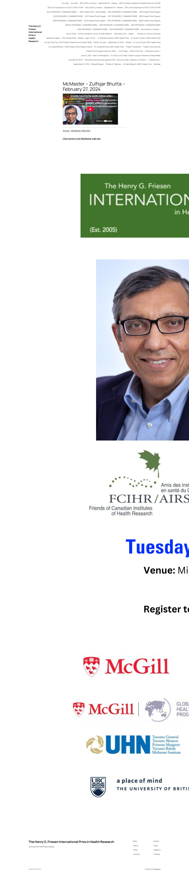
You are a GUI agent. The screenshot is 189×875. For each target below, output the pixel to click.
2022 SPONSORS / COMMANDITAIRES (114, 25)
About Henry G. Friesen (150, 29)
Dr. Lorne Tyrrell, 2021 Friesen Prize (146, 42)
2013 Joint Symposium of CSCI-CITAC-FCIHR (65, 7)
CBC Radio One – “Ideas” (124, 33)
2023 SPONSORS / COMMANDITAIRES (145, 25)
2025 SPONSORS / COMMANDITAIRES (124, 29)
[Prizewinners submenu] (159, 59)
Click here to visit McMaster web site (82, 138)
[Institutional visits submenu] (159, 51)
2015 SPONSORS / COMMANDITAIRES (122, 12)
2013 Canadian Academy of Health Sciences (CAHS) (139, 3)
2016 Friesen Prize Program (149, 12)
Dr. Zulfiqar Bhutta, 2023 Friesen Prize (109, 47)
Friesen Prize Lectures (151, 47)
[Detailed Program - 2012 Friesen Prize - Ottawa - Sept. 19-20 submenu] (95, 38)
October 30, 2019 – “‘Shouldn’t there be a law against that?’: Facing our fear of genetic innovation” (108, 60)
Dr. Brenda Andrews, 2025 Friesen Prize (113, 38)
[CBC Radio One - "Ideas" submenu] (134, 33)
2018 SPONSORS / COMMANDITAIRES (67, 20)
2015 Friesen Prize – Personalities (93, 12)
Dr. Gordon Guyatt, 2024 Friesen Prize (145, 38)
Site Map (156, 64)
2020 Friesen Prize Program (149, 20)
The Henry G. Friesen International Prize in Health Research (35, 34)
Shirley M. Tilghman (113, 64)
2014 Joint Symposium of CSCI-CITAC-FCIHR (142, 7)
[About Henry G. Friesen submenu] (159, 29)
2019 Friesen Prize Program (94, 20)
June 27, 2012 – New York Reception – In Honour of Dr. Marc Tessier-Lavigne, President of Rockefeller (120, 55)
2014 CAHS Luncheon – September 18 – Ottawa (104, 7)
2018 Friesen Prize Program (149, 16)
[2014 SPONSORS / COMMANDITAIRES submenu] (77, 11)
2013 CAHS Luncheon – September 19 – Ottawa (98, 3)
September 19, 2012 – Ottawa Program (89, 64)
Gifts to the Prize (136, 51)
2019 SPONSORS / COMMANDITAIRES (122, 20)
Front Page (123, 51)
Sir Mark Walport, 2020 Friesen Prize (137, 64)
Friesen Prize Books (133, 47)
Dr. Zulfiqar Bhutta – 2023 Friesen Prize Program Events (70, 47)
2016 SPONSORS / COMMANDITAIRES (68, 16)
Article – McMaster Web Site (76, 130)
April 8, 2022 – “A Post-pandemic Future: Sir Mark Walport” (89, 33)
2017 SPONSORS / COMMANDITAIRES (122, 16)
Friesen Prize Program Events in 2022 (100, 51)
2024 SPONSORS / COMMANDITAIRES (92, 29)
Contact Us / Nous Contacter (148, 33)
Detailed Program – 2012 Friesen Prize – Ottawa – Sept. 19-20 (70, 38)
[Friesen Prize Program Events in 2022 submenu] (116, 51)
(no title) (65, 3)
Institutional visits (152, 51)
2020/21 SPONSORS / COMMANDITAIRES (81, 25)
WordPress (157, 869)
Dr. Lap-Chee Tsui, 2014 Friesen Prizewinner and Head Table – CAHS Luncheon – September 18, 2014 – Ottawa (88, 42)
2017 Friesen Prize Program (95, 16)
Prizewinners (154, 60)
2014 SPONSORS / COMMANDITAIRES (61, 12)
